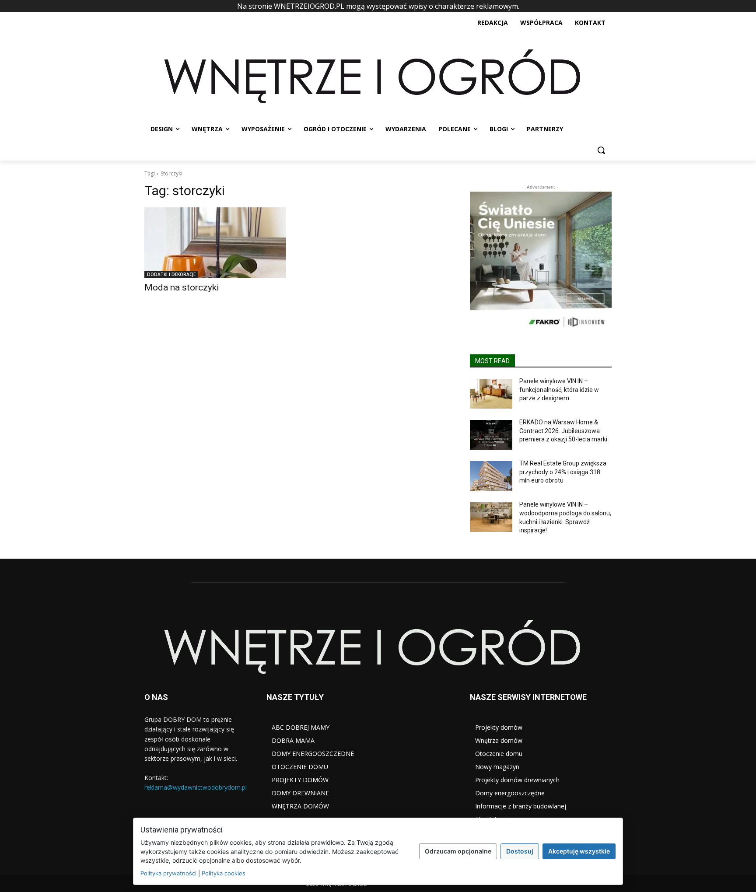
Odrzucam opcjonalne (458, 851)
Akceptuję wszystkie (579, 851)
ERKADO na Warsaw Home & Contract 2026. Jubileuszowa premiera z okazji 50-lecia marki (563, 431)
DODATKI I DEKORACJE (171, 274)
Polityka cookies (223, 873)
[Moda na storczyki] (215, 242)
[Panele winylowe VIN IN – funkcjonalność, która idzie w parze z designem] (491, 394)
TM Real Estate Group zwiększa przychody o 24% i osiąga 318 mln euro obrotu (562, 472)
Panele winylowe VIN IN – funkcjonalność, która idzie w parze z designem (559, 390)
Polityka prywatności (168, 873)
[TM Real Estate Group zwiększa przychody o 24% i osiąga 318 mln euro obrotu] (491, 476)
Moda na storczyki (181, 287)
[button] (601, 150)
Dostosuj (519, 851)
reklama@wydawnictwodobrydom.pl (195, 787)
